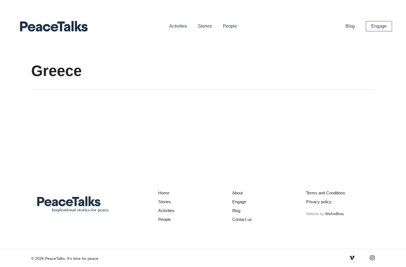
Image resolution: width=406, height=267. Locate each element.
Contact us (242, 219)
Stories (164, 201)
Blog (236, 210)
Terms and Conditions (325, 193)
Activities (166, 210)
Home (163, 193)
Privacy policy (318, 201)
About (237, 193)
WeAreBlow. (334, 214)
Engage (239, 201)
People (164, 219)
